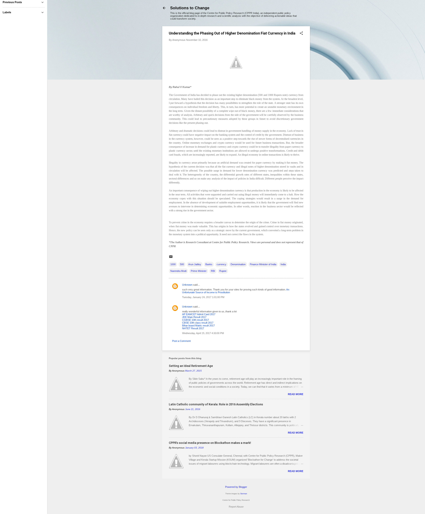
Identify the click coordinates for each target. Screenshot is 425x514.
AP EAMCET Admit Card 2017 (198, 314)
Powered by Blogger (236, 486)
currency (221, 264)
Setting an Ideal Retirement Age (191, 366)
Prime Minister (199, 271)
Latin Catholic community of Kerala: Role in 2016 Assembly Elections (216, 404)
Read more (295, 394)
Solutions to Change (189, 8)
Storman (243, 494)
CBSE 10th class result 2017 (197, 322)
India (283, 264)
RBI (213, 271)
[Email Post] (171, 257)
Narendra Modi (178, 271)
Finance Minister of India (263, 264)
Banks (208, 264)
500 (182, 264)
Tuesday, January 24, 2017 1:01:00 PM (203, 297)
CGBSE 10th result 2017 (195, 319)
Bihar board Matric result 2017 (198, 325)
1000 (173, 264)
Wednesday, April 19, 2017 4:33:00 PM (203, 333)
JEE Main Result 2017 (194, 317)
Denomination (238, 264)
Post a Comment (181, 341)
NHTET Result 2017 (193, 328)
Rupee (222, 271)
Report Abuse (236, 506)
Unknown (187, 284)
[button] (301, 33)
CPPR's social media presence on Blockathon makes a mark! (210, 443)
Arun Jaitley (194, 264)
